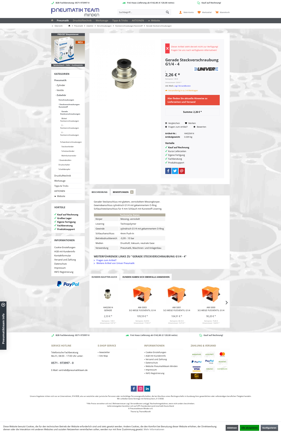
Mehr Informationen (154, 429)
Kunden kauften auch (104, 277)
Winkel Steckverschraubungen (69, 119)
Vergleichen (174, 123)
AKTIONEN (59, 190)
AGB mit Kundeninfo (64, 251)
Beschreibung (99, 192)
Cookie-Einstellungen (64, 247)
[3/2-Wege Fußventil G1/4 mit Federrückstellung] (211, 294)
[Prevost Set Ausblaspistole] (68, 50)
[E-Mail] (182, 171)
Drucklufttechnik (62, 175)
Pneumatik (60, 80)
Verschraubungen (66, 100)
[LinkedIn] (147, 389)
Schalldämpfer (64, 169)
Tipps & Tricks (61, 185)
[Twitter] (175, 171)
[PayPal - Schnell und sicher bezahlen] (68, 284)
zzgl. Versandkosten (182, 86)
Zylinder (60, 85)
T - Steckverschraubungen (69, 126)
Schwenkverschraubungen (71, 142)
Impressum (60, 267)
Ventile (60, 90)
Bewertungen (122, 192)
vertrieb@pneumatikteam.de (73, 370)
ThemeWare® (145, 411)
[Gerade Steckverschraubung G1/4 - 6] (108, 294)
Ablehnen (232, 427)
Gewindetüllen (65, 160)
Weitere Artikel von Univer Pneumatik (115, 263)
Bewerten (201, 126)
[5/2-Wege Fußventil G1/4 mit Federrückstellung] (177, 294)
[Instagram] (140, 389)
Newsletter (104, 352)
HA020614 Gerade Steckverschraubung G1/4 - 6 (108, 309)
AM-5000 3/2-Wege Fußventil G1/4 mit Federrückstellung (211, 309)
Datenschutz (60, 263)
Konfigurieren (269, 427)
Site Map (103, 355)
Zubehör (61, 95)
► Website (59, 196)
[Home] (52, 20)
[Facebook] (168, 171)
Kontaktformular (62, 255)
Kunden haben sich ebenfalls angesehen (145, 277)
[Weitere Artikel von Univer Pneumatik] (206, 69)
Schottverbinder (67, 151)
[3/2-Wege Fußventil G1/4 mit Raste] (142, 294)
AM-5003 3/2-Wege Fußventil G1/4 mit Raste (142, 309)
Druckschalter (64, 164)
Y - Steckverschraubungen (69, 133)
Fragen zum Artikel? (178, 126)
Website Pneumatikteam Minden (162, 366)
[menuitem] (222, 12)
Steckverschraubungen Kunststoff (69, 105)
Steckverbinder (67, 146)
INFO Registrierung (63, 271)
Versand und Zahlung (65, 259)
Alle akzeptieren (249, 427)
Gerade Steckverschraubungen (70, 112)
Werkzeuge (59, 180)
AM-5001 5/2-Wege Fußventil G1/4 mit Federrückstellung (176, 309)
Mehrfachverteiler (68, 155)
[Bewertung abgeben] (178, 68)
